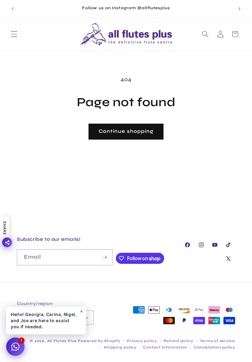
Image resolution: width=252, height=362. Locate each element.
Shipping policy (120, 347)
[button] (14, 34)
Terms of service (217, 341)
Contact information (165, 347)
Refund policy (178, 341)
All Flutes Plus (62, 341)
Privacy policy (142, 341)
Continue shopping (126, 131)
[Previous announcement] (12, 8)
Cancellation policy (214, 347)
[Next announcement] (239, 8)
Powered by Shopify (99, 341)
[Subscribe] (104, 257)
